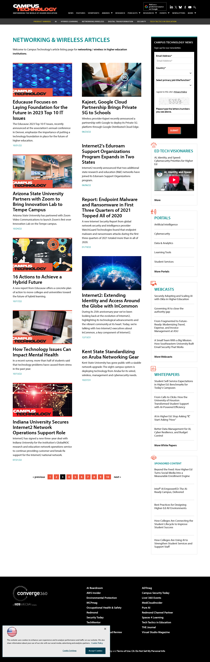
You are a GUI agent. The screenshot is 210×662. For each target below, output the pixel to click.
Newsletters (178, 13)
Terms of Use (124, 650)
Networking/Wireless (93, 21)
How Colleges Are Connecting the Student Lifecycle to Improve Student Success (173, 524)
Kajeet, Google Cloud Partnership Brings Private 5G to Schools (109, 107)
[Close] (105, 628)
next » (117, 477)
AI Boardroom (95, 588)
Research (120, 13)
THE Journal (149, 627)
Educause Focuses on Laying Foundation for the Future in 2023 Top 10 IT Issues (40, 110)
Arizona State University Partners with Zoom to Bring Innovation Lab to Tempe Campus (38, 201)
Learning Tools (162, 252)
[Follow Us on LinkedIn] (171, 6)
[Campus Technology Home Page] (35, 9)
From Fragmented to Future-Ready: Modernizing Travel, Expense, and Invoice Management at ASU (171, 326)
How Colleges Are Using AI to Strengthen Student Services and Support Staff (173, 543)
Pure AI (146, 607)
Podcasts (133, 13)
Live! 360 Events (151, 598)
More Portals (161, 271)
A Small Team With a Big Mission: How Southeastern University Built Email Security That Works (174, 343)
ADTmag (147, 588)
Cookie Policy (97, 643)
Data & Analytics (163, 243)
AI (56, 21)
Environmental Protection (102, 598)
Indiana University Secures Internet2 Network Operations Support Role (41, 427)
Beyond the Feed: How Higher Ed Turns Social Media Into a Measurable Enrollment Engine (173, 473)
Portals (162, 217)
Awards (106, 13)
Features (80, 13)
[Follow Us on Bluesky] (180, 7)
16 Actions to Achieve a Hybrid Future (37, 279)
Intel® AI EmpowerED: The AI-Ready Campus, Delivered (171, 490)
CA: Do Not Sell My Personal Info (148, 650)
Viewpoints (93, 13)
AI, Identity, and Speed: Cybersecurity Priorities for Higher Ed (173, 161)
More (190, 13)
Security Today (95, 617)
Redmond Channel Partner (157, 612)
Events (163, 13)
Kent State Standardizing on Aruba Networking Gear (110, 354)
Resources (148, 13)
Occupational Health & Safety (104, 607)
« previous (39, 477)
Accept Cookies (95, 650)
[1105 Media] (31, 621)
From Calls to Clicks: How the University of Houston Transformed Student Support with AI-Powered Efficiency (171, 402)
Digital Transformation (120, 21)
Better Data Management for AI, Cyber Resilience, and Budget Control (172, 432)
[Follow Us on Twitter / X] (176, 7)
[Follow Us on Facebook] (185, 7)
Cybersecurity (162, 233)
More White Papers (165, 445)
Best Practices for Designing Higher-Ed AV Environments (170, 506)
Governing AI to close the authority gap (169, 310)
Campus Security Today (155, 593)
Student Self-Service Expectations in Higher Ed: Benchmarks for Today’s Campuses (173, 384)
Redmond (92, 612)
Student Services (164, 261)
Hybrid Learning (69, 21)
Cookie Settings (70, 650)
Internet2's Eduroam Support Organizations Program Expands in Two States (108, 154)
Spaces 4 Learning (152, 617)
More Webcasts (163, 356)
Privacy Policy (180, 91)
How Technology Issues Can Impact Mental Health (42, 351)
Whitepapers (167, 374)
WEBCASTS (164, 289)
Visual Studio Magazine (156, 632)
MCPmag (92, 602)
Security (141, 21)
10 (107, 477)
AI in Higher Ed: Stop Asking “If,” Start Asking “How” (172, 417)
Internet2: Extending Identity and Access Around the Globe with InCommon (111, 300)
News (70, 13)
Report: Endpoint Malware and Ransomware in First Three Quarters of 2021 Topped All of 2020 (110, 207)
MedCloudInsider (152, 602)
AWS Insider (94, 593)
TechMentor (94, 622)
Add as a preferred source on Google (156, 6)
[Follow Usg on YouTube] (189, 7)
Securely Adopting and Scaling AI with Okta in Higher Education (173, 297)
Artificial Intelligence (166, 224)
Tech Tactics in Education (156, 622)
